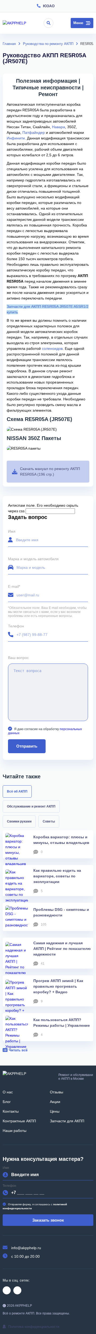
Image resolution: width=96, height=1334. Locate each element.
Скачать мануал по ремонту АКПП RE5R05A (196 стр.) (50, 471)
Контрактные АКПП (19, 1121)
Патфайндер (33, 132)
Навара (58, 127)
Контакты (11, 1111)
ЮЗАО (49, 6)
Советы (49, 821)
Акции (55, 1102)
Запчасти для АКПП (67, 1121)
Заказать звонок (48, 1220)
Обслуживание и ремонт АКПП (31, 806)
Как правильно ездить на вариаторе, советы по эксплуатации (57, 876)
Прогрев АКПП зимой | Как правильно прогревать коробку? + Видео (58, 986)
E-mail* (14, 586)
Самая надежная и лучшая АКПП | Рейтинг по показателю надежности (62, 948)
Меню (78, 23)
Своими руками (19, 821)
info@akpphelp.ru (26, 1248)
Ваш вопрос (18, 658)
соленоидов (52, 348)
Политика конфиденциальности (33, 1327)
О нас (8, 1092)
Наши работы (14, 1130)
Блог (7, 1102)
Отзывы (56, 1092)
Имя (11, 531)
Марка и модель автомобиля (33, 559)
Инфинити (16, 138)
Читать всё (18, 1050)
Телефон (16, 626)
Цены (54, 1111)
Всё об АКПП (17, 791)
